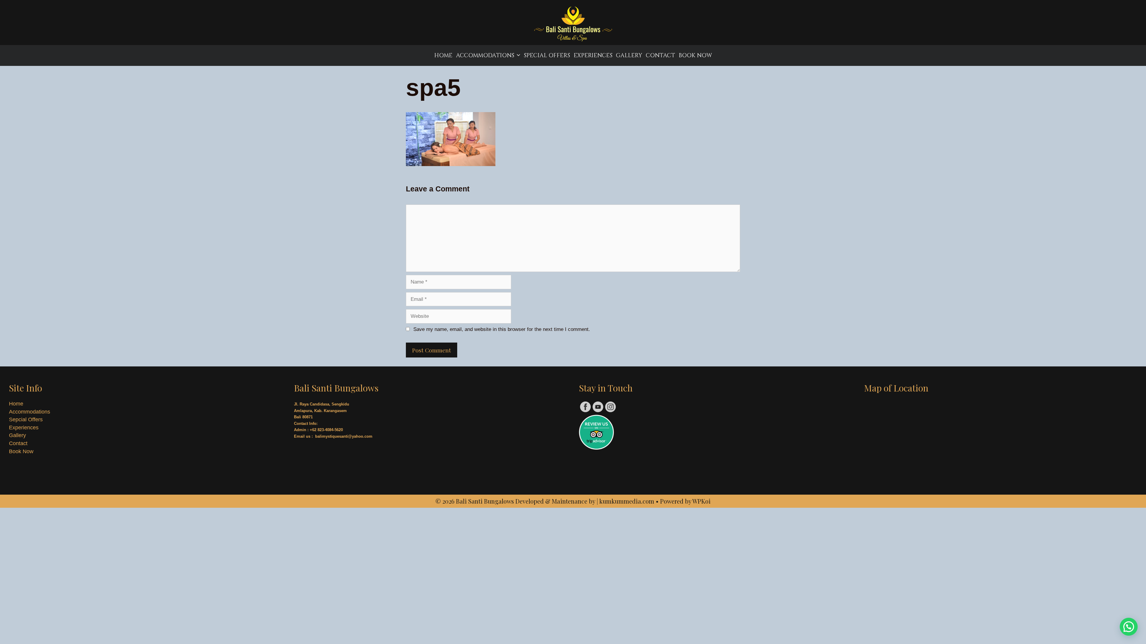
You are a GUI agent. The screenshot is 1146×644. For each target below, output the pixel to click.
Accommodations (485, 55)
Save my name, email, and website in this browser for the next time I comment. (501, 329)
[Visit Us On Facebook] (585, 411)
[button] (1129, 627)
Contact (660, 55)
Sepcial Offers (26, 419)
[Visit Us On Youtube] (598, 411)
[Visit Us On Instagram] (610, 411)
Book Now (695, 55)
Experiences (593, 55)
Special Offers (547, 55)
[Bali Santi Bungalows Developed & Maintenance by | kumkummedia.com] (573, 25)
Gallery (629, 55)
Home (443, 55)
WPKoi (701, 501)
